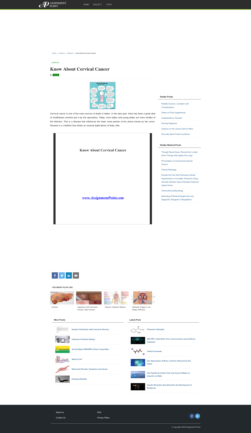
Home (86, 5)
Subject (97, 5)
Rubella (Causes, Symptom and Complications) (175, 105)
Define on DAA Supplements (173, 112)
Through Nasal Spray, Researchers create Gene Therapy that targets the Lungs (179, 154)
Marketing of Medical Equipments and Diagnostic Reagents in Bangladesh (177, 198)
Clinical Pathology (168, 170)
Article (55, 75)
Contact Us (61, 418)
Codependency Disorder (171, 118)
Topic (109, 5)
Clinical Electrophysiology (172, 191)
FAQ (99, 412)
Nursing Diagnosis (169, 123)
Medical (55, 62)
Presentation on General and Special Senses (176, 162)
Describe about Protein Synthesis (175, 134)
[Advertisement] (125, 30)
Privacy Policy (103, 418)
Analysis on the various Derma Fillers (177, 129)
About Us (60, 412)
